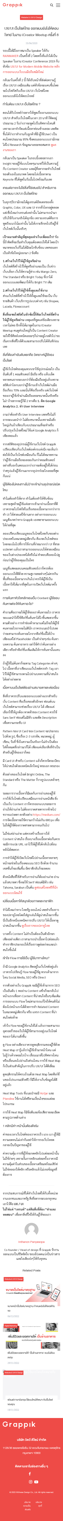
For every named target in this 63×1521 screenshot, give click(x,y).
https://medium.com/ (46, 814)
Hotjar (44, 1093)
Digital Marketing (11, 1325)
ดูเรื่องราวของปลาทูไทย (36, 925)
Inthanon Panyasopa (31, 1241)
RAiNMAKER (10, 56)
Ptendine (8, 1098)
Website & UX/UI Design (31, 17)
